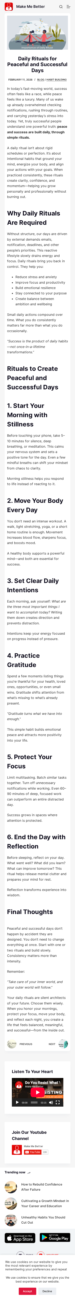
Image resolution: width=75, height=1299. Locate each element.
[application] (37, 1092)
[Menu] (68, 6)
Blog (40, 79)
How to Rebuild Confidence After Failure (41, 1186)
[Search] (60, 6)
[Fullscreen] (58, 1102)
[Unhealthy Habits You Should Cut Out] (11, 1220)
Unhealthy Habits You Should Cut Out (43, 1219)
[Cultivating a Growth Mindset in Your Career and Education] (11, 1203)
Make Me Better (30, 6)
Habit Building (56, 79)
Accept (27, 1291)
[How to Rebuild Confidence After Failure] (11, 1187)
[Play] (17, 1102)
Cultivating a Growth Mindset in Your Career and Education (45, 1203)
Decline (47, 1291)
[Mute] (51, 1102)
